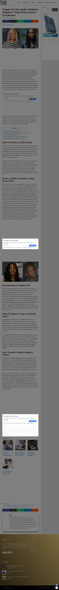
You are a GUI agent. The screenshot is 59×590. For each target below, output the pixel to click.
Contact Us (33, 545)
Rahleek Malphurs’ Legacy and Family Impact (14, 136)
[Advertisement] (20, 60)
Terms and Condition (41, 587)
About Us (33, 2)
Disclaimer (33, 549)
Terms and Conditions (35, 551)
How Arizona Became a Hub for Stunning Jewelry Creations (17, 506)
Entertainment (10, 25)
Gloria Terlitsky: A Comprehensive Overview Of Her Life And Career (19, 505)
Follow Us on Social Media (51, 2)
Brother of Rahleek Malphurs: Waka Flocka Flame (15, 133)
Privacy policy (54, 587)
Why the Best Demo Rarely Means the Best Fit (16, 571)
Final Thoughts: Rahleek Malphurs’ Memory (14, 138)
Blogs (18, 2)
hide (18, 128)
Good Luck (25, 2)
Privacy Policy (40, 2)
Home (3, 25)
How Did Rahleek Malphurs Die (11, 135)
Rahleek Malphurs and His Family (11, 131)
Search (43, 7)
